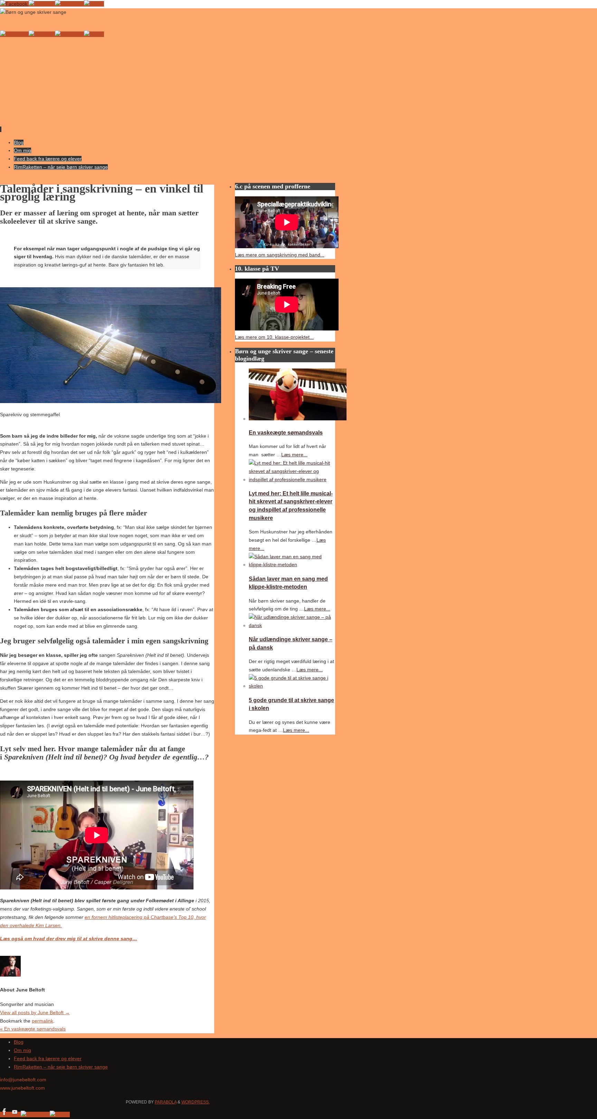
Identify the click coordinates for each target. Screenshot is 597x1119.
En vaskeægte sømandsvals (33, 1029)
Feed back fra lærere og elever (48, 1058)
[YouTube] (42, 4)
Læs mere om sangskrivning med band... (279, 255)
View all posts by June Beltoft (35, 1012)
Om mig (22, 1050)
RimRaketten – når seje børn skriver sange (61, 1067)
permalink (42, 1021)
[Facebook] (14, 4)
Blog (18, 1042)
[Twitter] (94, 4)
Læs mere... (294, 454)
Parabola (166, 1102)
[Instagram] (69, 4)
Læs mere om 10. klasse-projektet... (274, 337)
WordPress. (195, 1102)
